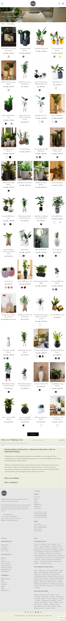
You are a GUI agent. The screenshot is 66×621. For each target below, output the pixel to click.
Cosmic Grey (43, 356)
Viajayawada (45, 600)
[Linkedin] (35, 612)
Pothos (36, 585)
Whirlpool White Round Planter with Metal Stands (41, 316)
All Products (4, 545)
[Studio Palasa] (33, 3)
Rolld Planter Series (41, 115)
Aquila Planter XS (57, 82)
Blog (35, 501)
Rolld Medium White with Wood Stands (25, 217)
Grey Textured (23, 57)
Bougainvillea (55, 574)
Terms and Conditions (40, 525)
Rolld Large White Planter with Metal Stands (24, 117)
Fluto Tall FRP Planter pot (8, 116)
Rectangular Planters (40, 555)
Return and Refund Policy (40, 527)
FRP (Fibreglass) (5, 579)
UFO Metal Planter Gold (57, 315)
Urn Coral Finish (57, 249)
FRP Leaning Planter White (41, 418)
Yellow (60, 57)
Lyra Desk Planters (24, 149)
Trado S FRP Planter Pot (25, 281)
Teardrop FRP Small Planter (57, 282)
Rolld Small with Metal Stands (24, 351)
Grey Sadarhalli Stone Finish (54, 57)
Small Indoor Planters (45, 553)
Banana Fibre (5, 590)
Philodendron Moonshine (42, 584)
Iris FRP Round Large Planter (57, 384)
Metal (3, 588)
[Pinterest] (25, 612)
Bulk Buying (37, 504)
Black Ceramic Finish (22, 287)
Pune (61, 602)
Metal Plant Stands (45, 563)
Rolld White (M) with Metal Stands (25, 83)
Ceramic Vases (39, 557)
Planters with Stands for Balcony (51, 559)
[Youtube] (38, 612)
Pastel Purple (12, 287)
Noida (57, 594)
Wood (3, 586)
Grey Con (59, 358)
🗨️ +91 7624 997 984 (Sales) (9, 516)
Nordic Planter (8, 281)
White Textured (59, 122)
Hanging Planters (6, 569)
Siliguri (59, 606)
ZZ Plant (37, 587)
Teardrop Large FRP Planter (9, 351)
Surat (57, 604)
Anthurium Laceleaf (52, 570)
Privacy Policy (37, 524)
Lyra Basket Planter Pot (41, 48)
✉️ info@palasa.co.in (7, 514)
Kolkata (54, 606)
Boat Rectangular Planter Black (41, 282)
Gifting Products (6, 565)
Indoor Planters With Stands (56, 555)
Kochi (59, 600)
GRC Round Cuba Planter (24, 182)
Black (6, 124)
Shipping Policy (38, 530)
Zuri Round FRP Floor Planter (57, 351)
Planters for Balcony (40, 544)
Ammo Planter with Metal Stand (57, 418)
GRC (2, 580)
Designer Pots (49, 557)
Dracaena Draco (44, 578)
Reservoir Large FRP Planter (9, 418)
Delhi (52, 594)
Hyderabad (53, 600)
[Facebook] (28, 612)
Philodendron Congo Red (55, 582)
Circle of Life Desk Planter (57, 49)
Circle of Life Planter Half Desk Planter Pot (41, 83)
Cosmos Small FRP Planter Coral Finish (25, 418)
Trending (4, 547)
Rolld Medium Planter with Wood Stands (8, 384)
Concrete (4, 582)
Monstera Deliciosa (50, 580)
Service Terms (38, 529)
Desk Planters (5, 571)
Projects (36, 502)
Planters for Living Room (51, 550)
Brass (57, 157)
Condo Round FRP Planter (25, 49)
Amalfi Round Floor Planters (8, 150)
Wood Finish (10, 224)
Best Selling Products (46, 561)
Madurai (36, 602)
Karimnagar (44, 602)
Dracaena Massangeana (57, 578)
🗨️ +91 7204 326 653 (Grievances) (11, 518)
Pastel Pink (9, 287)
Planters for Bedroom (52, 548)
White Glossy (26, 57)
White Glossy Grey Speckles (57, 425)
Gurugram (45, 596)
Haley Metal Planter (41, 249)
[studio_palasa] (30, 612)
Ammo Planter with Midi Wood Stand (8, 49)
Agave (36, 570)
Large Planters (57, 553)
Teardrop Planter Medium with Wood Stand (9, 251)
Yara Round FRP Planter (41, 350)
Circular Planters (45, 546)
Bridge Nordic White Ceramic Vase (8, 315)
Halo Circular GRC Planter (8, 183)
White (57, 57)
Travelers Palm (59, 585)
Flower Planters (5, 564)
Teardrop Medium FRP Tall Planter (41, 150)
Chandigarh (59, 596)
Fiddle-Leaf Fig (39, 580)
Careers (36, 499)
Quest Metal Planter (57, 182)
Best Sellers (4, 549)
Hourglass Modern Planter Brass (57, 150)
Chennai (61, 598)
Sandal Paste (53, 122)
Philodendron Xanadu (57, 584)
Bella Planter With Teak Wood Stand (25, 315)
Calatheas (50, 576)
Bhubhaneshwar (39, 608)
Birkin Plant (47, 574)
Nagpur (46, 604)
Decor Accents (5, 562)
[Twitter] (33, 612)
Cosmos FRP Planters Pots (8, 217)
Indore (44, 606)
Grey (56, 88)
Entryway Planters (39, 548)
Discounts (37, 506)
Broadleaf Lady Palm (40, 576)
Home (2, 16)
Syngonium (51, 585)
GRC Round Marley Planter (41, 183)
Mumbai (56, 602)
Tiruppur (38, 600)
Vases (2, 560)
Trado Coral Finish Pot (41, 384)
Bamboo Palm (53, 572)
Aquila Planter (25, 249)
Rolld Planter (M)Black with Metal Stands (41, 217)
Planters (3, 558)
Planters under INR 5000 (53, 552)
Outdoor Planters (57, 546)
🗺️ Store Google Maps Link (9, 520)
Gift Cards (37, 508)
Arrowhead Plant (43, 572)
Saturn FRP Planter (57, 115)
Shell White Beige (9, 57)
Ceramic (4, 584)
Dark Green (43, 256)
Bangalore (55, 598)
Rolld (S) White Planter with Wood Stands (25, 384)
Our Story (37, 497)
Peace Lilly (43, 582)
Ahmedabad (37, 606)
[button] (63, 3)
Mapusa (51, 604)
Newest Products (59, 557)
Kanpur (43, 598)
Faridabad (37, 598)
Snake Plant (43, 585)
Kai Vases (38, 559)
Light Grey (6, 287)
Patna (53, 608)
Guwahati (48, 608)
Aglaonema (42, 570)
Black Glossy (40, 90)
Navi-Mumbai (38, 604)
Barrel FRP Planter (57, 216)
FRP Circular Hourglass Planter (9, 83)
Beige (37, 356)
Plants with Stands (6, 567)
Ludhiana (52, 596)
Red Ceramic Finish (25, 287)
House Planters (51, 544)
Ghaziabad (37, 596)
